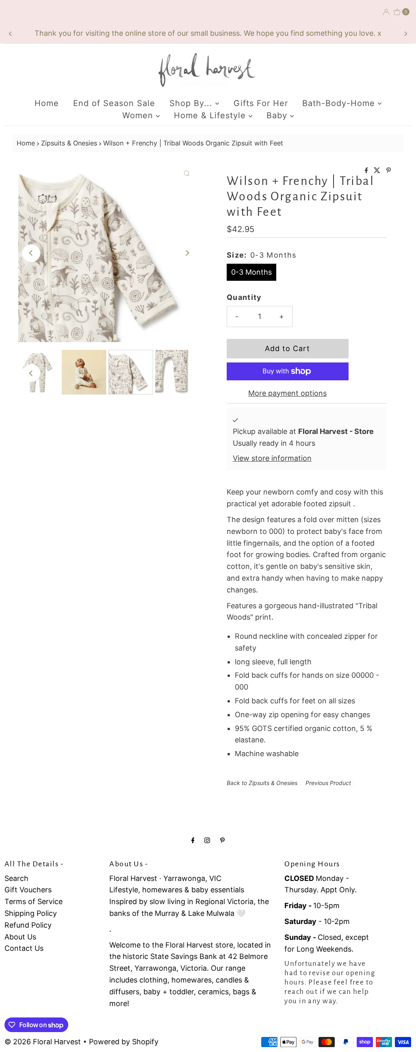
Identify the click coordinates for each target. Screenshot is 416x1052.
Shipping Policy (30, 913)
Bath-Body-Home (340, 103)
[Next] (405, 34)
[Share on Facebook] (367, 171)
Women (139, 115)
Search (16, 878)
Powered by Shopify (123, 1041)
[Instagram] (207, 840)
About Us (20, 937)
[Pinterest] (222, 840)
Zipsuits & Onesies (69, 143)
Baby (278, 115)
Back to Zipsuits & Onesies (262, 782)
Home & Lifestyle (211, 115)
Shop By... (192, 103)
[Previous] (11, 34)
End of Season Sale (114, 103)
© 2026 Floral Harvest (42, 1041)
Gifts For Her (261, 103)
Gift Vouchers (28, 889)
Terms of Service (33, 901)
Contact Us (23, 948)
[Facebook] (193, 840)
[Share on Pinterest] (388, 171)
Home (47, 103)
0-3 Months (251, 272)
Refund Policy (28, 925)
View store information (272, 458)
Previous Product (328, 782)
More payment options (287, 393)
